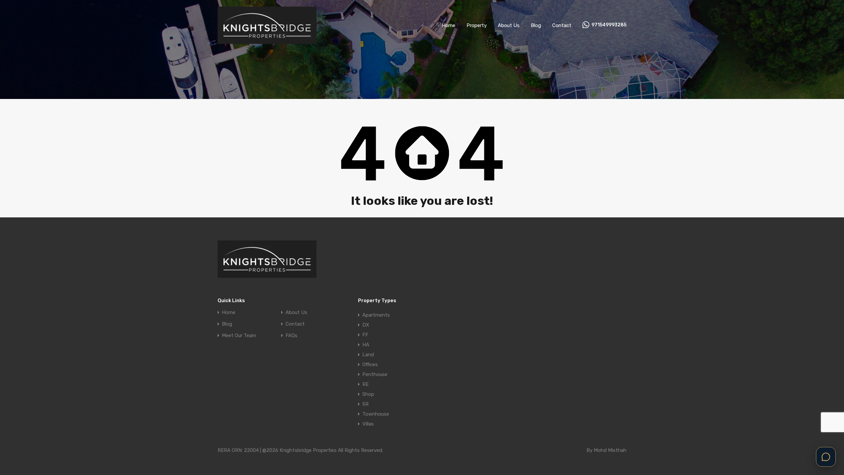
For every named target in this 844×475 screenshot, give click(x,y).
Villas (368, 424)
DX (365, 325)
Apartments (376, 315)
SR (365, 404)
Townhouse (375, 414)
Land (368, 355)
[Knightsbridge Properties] (267, 41)
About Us (509, 25)
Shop (368, 394)
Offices (370, 364)
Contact (561, 25)
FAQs (291, 335)
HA (365, 345)
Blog (536, 25)
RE (365, 384)
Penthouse (374, 374)
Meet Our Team (239, 335)
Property (477, 25)
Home (448, 25)
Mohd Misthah (610, 450)
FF (365, 335)
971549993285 (608, 25)
